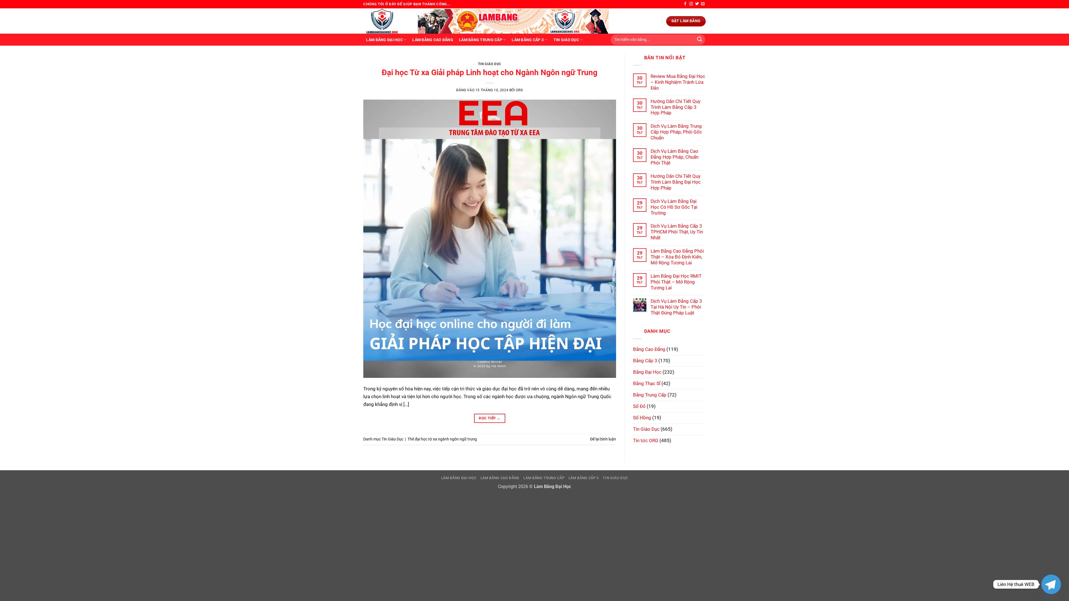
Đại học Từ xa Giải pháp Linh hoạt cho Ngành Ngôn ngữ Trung (489, 72)
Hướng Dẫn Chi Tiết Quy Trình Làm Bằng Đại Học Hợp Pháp (676, 182)
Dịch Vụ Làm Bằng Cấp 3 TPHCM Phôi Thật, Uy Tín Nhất (677, 231)
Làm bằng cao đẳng (432, 40)
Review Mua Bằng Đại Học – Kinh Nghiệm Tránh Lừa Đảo (678, 82)
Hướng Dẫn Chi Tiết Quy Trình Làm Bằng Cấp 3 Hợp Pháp (675, 107)
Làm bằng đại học (384, 40)
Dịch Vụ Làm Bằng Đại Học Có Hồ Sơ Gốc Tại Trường (674, 207)
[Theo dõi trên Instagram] (691, 4)
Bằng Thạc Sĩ (646, 383)
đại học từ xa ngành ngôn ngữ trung (446, 439)
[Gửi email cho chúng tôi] (703, 4)
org (519, 90)
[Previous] (375, 60)
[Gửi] (699, 40)
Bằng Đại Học (647, 372)
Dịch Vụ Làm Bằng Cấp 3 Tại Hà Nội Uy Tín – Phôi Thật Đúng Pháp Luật (676, 307)
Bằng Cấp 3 (645, 360)
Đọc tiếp (489, 418)
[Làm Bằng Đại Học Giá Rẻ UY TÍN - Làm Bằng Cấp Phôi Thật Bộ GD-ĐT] (386, 21)
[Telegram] (1051, 584)
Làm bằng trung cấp (480, 40)
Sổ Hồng (642, 417)
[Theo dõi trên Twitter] (697, 4)
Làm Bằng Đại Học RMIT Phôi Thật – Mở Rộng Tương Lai (676, 281)
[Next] (604, 60)
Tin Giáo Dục (566, 40)
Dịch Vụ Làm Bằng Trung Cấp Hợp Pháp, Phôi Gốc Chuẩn (676, 132)
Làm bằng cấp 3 (528, 40)
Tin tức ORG (645, 440)
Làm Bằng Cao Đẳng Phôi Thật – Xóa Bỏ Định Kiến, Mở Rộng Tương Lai (677, 256)
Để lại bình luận (603, 439)
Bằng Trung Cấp (649, 395)
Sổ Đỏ (639, 406)
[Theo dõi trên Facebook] (685, 4)
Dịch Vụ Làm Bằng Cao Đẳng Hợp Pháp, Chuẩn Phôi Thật (674, 157)
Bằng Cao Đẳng (649, 349)
